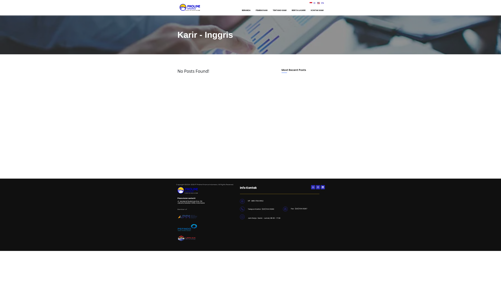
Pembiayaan (261, 10)
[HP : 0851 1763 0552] (242, 201)
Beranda (246, 10)
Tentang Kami (280, 10)
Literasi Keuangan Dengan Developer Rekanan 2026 (299, 133)
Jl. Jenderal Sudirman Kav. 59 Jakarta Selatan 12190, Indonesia (191, 202)
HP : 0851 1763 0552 (255, 201)
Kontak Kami (317, 10)
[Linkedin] (323, 187)
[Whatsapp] (313, 187)
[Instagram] (318, 187)
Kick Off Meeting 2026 (292, 162)
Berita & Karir (299, 10)
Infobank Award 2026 (292, 106)
